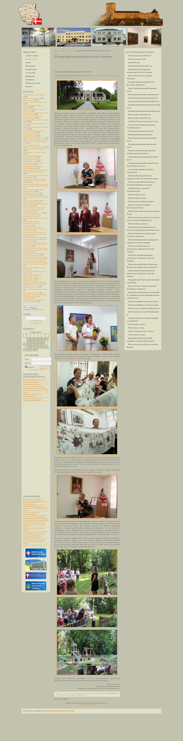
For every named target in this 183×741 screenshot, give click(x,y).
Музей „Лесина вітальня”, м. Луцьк (35, 289)
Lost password (34, 369)
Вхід (90, 704)
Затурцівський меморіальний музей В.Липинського (82, 693)
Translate (40, 309)
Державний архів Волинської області (35, 520)
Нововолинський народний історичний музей (32, 156)
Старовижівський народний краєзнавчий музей (32, 167)
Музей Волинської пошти (32, 195)
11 (39, 342)
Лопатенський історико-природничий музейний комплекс (34, 146)
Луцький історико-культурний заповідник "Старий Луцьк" (33, 399)
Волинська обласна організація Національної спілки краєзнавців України (34, 524)
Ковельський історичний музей (33, 138)
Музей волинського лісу (31, 193)
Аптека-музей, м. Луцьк (31, 293)
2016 (62, 50)
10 (36, 342)
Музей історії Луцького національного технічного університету (32, 223)
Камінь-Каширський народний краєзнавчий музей (33, 131)
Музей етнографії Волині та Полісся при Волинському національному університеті (35, 244)
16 (32, 344)
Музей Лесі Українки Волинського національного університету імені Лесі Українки (35, 239)
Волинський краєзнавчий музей (34, 95)
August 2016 (36, 332)
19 (43, 344)
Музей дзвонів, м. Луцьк (31, 285)
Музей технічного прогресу (33, 213)
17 (36, 344)
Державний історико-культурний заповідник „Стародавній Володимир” (34, 296)
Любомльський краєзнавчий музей (35, 149)
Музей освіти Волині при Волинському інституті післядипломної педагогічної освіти (35, 216)
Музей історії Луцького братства (34, 102)
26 (43, 347)
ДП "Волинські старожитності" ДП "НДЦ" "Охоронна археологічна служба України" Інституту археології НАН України (35, 535)
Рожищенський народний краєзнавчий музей (32, 160)
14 (25, 344)
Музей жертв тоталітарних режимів (35, 197)
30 (32, 350)
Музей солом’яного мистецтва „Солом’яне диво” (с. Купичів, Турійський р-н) (33, 209)
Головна (56, 50)
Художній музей (28, 100)
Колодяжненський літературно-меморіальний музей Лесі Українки (35, 387)
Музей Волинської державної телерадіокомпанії (33, 190)
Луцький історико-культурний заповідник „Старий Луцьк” (33, 282)
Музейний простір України (32, 499)
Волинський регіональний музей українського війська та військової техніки (35, 180)
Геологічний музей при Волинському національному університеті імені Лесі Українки (36, 249)
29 (28, 350)
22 (28, 347)
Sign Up (42, 369)
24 (36, 347)
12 (43, 342)
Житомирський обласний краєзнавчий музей (31, 513)
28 (25, 350)
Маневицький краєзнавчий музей (34, 152)
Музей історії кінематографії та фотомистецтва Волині (34, 201)
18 (39, 344)
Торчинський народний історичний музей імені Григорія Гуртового (35, 171)
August (68, 50)
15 (28, 344)
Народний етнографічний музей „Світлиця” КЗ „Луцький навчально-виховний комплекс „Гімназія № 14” (35, 262)
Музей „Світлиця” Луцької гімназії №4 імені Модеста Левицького (35, 258)
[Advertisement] (34, 449)
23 (32, 347)
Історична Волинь (29, 504)
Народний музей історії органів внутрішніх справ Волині (34, 254)
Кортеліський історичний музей (34, 140)
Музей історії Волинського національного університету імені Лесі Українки (35, 228)
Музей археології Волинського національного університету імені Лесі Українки (35, 234)
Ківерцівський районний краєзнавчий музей (31, 135)
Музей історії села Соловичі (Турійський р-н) (33, 279)
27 (47, 347)
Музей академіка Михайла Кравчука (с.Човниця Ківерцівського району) (35, 185)
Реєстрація (84, 704)
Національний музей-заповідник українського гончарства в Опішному (36, 517)
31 (36, 350)
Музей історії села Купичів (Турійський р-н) (32, 275)
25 (39, 347)
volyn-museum (70, 695)
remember (30, 367)
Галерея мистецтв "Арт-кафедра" (34, 545)
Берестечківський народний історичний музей (32, 117)
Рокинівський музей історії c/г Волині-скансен (33, 164)
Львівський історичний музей (33, 506)
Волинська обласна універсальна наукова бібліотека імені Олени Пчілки (34, 541)
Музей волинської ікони (31, 98)
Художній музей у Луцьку (32, 384)
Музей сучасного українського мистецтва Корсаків (34, 300)
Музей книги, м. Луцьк (31, 287)
